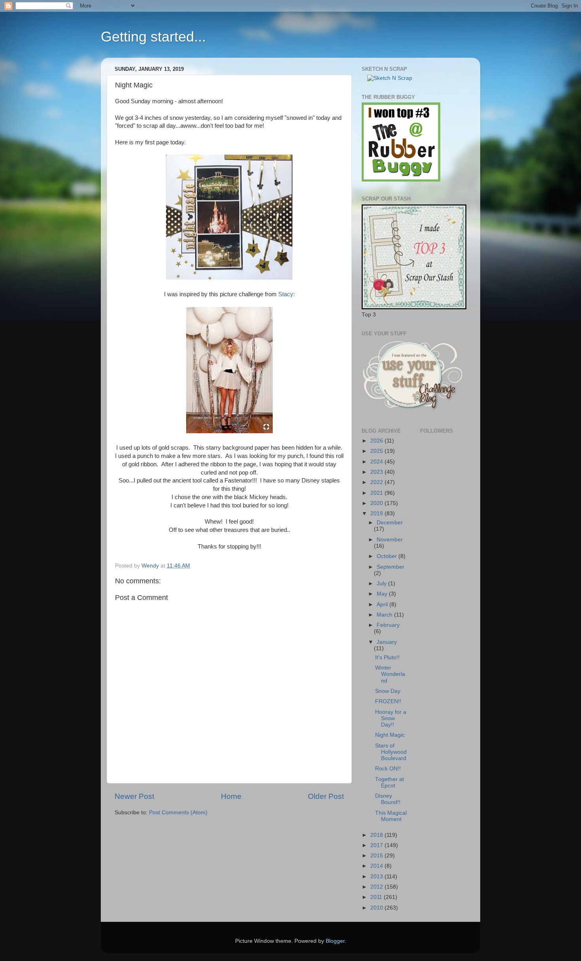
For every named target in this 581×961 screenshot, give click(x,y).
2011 (377, 897)
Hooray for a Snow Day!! (390, 718)
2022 (377, 482)
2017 (377, 845)
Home (231, 796)
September (390, 567)
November (390, 540)
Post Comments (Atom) (178, 812)
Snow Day (387, 691)
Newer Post (134, 796)
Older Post (326, 796)
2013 (377, 877)
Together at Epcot (389, 782)
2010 (377, 908)
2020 (377, 503)
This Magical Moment (391, 816)
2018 (377, 835)
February (388, 625)
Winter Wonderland (390, 674)
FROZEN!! (388, 701)
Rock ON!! (388, 769)
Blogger (335, 941)
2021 (377, 493)
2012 (377, 887)
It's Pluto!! (387, 657)
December (390, 523)
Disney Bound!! (387, 799)
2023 (377, 472)
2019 (377, 513)
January (387, 642)
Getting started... (153, 36)
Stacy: (286, 294)
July (382, 583)
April (383, 604)
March (385, 615)
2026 (377, 441)
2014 (377, 866)
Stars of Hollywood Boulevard (391, 752)
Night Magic (390, 735)
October (387, 556)
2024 (377, 462)
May (383, 594)
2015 (377, 856)
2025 (377, 451)
